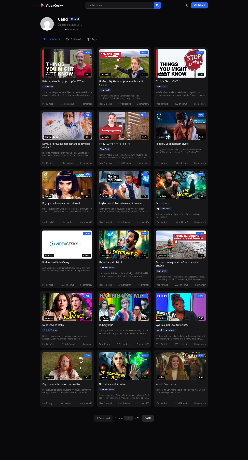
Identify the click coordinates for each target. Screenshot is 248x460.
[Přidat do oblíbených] (46, 54)
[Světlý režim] (187, 5)
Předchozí (103, 418)
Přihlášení (199, 5)
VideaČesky (54, 5)
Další (148, 418)
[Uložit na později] (52, 54)
